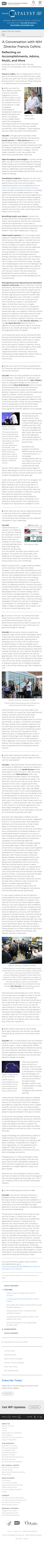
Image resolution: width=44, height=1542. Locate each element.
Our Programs (7, 1435)
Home (9, 1531)
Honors (4, 1430)
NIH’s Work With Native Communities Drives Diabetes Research (24, 1306)
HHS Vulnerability (13, 1535)
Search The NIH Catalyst (11, 31)
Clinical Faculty (7, 1470)
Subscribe (7, 1393)
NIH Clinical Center (10, 1465)
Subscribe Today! (12, 1380)
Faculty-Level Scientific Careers (13, 1498)
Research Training (10, 1508)
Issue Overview (11, 1286)
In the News (6, 1480)
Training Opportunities (10, 1513)
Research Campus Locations (12, 1437)
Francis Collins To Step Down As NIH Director (21, 1294)
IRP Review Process (9, 1459)
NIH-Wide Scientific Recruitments (14, 1500)
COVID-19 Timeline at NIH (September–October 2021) (22, 1324)
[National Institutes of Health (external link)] (17, 1523)
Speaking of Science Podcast (12, 1485)
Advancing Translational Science (13, 1472)
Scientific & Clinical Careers (11, 1502)
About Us (6, 1424)
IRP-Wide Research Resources (13, 1457)
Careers (5, 1495)
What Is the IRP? (8, 1426)
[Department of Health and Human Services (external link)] (8, 1523)
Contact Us (17, 1531)
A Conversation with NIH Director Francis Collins (23, 1300)
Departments (10, 1329)
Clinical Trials (6, 1474)
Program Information (9, 1510)
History (4, 1428)
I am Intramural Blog (9, 1483)
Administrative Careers (10, 1505)
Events (4, 1492)
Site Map (19, 1539)
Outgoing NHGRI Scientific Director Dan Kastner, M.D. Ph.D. (23, 1318)
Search (25, 1539)
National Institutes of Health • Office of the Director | (22, 23)
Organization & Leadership (11, 1433)
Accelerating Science (9, 1452)
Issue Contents (11, 1333)
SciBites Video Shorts (9, 1487)
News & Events (8, 1478)
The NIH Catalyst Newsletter (12, 1489)
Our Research (8, 1443)
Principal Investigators (10, 1448)
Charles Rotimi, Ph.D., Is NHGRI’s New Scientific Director (21, 1312)
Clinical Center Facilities (10, 1467)
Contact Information (9, 1440)
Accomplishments (8, 1450)
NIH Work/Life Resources (11, 1515)
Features (8, 1290)
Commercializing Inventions (12, 1461)
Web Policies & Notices (34, 1535)
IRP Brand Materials (30, 1531)
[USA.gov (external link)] (30, 1523)
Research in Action (8, 1455)
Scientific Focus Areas (9, 1446)
